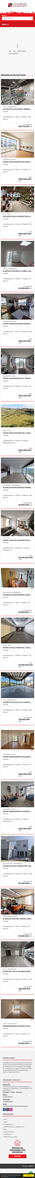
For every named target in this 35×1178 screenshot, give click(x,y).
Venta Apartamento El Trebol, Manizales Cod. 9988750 (17, 378)
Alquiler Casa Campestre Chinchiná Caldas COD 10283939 (17, 866)
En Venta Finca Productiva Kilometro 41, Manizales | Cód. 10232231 (17, 217)
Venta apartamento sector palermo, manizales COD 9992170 (17, 162)
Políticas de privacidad (10, 1137)
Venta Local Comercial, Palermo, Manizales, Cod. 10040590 (17, 648)
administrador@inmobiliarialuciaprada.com (15, 1106)
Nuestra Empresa (9, 1132)
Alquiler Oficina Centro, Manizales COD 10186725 (17, 919)
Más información (12, 1176)
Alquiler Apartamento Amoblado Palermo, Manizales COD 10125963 (17, 595)
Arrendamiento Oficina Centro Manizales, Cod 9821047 (17, 1026)
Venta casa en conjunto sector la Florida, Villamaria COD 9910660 (17, 540)
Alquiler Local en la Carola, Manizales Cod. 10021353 (17, 702)
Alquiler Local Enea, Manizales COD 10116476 (17, 109)
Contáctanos (7, 1134)
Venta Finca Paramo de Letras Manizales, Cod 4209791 (17, 433)
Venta (5, 1122)
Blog (5, 1129)
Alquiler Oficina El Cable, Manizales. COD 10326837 (17, 271)
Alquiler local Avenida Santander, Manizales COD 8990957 (17, 972)
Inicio (5, 1119)
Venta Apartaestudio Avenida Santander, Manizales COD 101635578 (17, 324)
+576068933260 (8, 1101)
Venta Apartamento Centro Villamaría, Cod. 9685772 (17, 812)
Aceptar (28, 1175)
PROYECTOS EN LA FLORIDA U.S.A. (14, 1127)
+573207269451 (7, 1097)
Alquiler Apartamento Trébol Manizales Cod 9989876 (17, 488)
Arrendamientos (8, 1124)
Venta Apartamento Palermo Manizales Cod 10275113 (17, 757)
